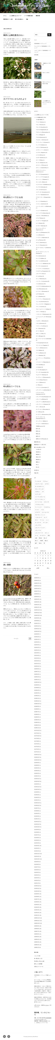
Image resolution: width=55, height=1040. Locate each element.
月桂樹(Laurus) (39, 426)
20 (50, 560)
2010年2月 (36, 912)
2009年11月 (37, 920)
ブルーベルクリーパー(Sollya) (42, 309)
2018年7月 (36, 711)
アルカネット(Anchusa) (41, 139)
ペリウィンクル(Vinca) (41, 326)
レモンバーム (38, 530)
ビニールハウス (45, 512)
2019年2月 (36, 695)
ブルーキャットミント (40, 514)
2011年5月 (36, 872)
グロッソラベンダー (39, 489)
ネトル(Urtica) (39, 276)
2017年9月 (36, 738)
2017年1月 (36, 751)
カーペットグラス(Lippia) (41, 176)
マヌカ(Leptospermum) (41, 342)
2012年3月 (36, 845)
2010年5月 (36, 904)
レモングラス (38, 525)
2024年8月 (36, 620)
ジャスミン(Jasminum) (41, 203)
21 (35, 563)
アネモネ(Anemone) (40, 137)
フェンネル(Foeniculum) (41, 301)
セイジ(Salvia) (39, 223)
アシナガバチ (38, 481)
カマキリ (47, 483)
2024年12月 (37, 610)
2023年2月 (36, 636)
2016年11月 (37, 757)
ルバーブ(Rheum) (40, 382)
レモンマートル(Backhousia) (42, 401)
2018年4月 (36, 719)
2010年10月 (37, 891)
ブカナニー (19, 468)
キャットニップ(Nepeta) (41, 179)
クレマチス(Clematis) (41, 187)
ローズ (36, 535)
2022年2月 (36, 647)
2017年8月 (36, 741)
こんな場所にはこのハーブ (15, 15)
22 (37, 563)
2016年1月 (36, 776)
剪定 (49, 535)
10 (42, 558)
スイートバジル (38, 502)
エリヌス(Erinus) (40, 155)
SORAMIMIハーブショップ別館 (30, 5)
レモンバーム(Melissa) (41, 399)
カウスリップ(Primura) (41, 165)
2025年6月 (36, 593)
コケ (43, 491)
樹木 (37, 428)
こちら (46, 1005)
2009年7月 (36, 931)
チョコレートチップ (12, 373)
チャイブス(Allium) (40, 258)
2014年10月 (37, 789)
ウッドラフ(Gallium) (40, 144)
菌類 (37, 462)
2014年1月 (36, 800)
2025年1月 (36, 607)
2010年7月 (36, 899)
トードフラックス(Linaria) (42, 268)
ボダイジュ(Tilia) (39, 333)
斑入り (36, 540)
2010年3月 (36, 909)
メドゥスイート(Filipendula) (42, 362)
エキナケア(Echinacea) (41, 147)
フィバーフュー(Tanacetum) (42, 299)
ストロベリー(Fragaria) (41, 220)
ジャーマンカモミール (40, 496)
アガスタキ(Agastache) (41, 129)
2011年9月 (36, 861)
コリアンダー (38, 494)
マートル (42, 520)
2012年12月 (37, 821)
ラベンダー (45, 522)
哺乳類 (37, 454)
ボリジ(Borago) (39, 336)
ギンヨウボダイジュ (39, 486)
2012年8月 (36, 832)
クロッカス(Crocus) (40, 189)
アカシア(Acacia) (40, 124)
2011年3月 (36, 877)
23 (40, 563)
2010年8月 (36, 896)
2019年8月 (36, 687)
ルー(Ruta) (38, 384)
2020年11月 (37, 666)
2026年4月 (36, 577)
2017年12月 (37, 730)
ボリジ (36, 520)
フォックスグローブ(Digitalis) (42, 304)
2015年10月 (37, 781)
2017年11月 (37, 733)
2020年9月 (36, 668)
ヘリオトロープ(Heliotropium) (42, 314)
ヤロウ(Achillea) (39, 364)
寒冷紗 (40, 538)
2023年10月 (37, 631)
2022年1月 (36, 650)
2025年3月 (36, 602)
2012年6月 (36, 837)
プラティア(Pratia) (40, 311)
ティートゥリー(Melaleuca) (42, 263)
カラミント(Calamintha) (41, 167)
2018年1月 (36, 727)
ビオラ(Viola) (39, 294)
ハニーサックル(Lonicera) (42, 281)
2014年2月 (36, 797)
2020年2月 (36, 676)
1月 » (48, 568)
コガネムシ (37, 491)
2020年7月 (36, 671)
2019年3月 (36, 693)
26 (48, 563)
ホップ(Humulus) (40, 328)
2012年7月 (36, 835)
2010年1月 (36, 915)
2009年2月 (36, 944)
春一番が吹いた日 (38, 958)
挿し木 (45, 538)
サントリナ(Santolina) (41, 201)
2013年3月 (36, 816)
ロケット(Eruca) (39, 406)
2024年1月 (36, 623)
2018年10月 (37, 703)
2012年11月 (37, 824)
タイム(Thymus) (39, 240)
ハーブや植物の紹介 (28, 15)
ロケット (47, 532)
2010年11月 (37, 888)
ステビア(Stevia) (39, 218)
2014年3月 (36, 794)
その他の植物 (39, 119)
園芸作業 (38, 15)
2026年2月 (36, 580)
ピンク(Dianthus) (40, 296)
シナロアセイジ (7, 434)
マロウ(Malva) (39, 350)
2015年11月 (37, 778)
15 (37, 560)
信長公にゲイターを (38, 966)
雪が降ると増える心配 (39, 961)
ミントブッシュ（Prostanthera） (43, 358)
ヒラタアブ (37, 512)
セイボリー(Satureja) (40, 225)
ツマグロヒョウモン (39, 504)
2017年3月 (36, 746)
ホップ (45, 517)
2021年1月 (36, 663)
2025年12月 (37, 585)
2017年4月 (36, 743)
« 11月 (37, 568)
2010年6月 (36, 901)
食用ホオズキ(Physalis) (41, 438)
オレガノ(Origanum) (40, 162)
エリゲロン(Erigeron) (41, 152)
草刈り (40, 543)
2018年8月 (36, 709)
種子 (36, 543)
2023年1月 (36, 639)
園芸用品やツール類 (7, 19)
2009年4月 (36, 939)
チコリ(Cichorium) (40, 255)
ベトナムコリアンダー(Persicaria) (43, 316)
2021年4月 (36, 655)
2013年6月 (36, 810)
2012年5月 (36, 840)
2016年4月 (36, 768)
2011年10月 (37, 859)
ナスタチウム (47, 507)
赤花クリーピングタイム (9, 206)
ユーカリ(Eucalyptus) (41, 369)
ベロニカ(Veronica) (40, 323)
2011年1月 (36, 883)
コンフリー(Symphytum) (41, 194)
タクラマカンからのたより (14, 99)
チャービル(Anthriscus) (41, 261)
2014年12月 (37, 786)
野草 (37, 431)
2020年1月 (36, 679)
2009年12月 (37, 918)
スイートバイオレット (40, 499)
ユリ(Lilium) (38, 367)
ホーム (4, 15)
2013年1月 (36, 818)
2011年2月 (36, 880)
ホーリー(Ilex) (39, 331)
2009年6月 (36, 934)
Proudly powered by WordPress (31, 1036)
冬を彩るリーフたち (11, 386)
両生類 (37, 452)
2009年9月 (36, 926)
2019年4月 (36, 690)
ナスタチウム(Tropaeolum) (42, 271)
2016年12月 (37, 754)
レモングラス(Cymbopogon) (42, 396)
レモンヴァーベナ (39, 532)
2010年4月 (36, 907)
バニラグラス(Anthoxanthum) (42, 286)
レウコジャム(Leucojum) (41, 387)
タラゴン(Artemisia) (40, 242)
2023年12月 (37, 626)
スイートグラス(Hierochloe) (42, 213)
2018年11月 (37, 701)
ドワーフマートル (12, 280)
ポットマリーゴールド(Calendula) (43, 338)
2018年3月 (36, 722)
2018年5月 (36, 717)
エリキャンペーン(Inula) (41, 149)
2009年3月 (36, 942)
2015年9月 (36, 784)
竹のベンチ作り (46, 72)
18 (45, 560)
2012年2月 (36, 848)
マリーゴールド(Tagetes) (41, 345)
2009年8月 (36, 928)
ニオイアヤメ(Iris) (40, 273)
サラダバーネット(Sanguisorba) (43, 197)
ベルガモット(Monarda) (41, 320)
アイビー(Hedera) (40, 122)
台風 (36, 538)
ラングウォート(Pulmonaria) (42, 377)
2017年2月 (36, 749)
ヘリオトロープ (38, 517)
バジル (42, 509)
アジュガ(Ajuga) (39, 134)
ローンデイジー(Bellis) (41, 421)
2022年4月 (36, 642)
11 (45, 558)
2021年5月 (36, 652)
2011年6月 (36, 869)
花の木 (44, 91)
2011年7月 (36, 867)
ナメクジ (37, 509)
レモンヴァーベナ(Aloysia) (42, 404)
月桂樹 (41, 540)
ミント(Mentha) (39, 355)
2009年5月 (36, 936)
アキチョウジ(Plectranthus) (42, 132)
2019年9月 (36, 685)
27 (50, 563)
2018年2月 (36, 725)
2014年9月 (36, 792)
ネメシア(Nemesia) (40, 278)
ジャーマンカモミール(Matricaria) (43, 206)
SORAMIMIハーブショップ (40, 43)
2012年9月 (36, 829)
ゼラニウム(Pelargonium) (41, 232)
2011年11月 (36, 856)
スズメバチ (46, 502)
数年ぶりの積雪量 (38, 963)
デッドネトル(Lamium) (41, 266)
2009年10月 (37, 923)
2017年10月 (37, 735)
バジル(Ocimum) (39, 283)
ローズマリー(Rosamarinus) (42, 414)
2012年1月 (36, 851)
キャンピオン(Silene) (40, 182)
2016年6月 (36, 765)
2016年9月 (36, 762)
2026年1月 (36, 583)
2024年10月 (37, 615)
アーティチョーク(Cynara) (42, 142)
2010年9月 (36, 893)
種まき (46, 540)
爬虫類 (37, 459)
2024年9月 (36, 618)
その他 (37, 449)
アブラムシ (45, 481)
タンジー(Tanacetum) (41, 245)
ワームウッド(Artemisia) (41, 423)
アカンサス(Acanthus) (41, 127)
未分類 (35, 470)
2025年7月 (36, 591)
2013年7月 (36, 808)
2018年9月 (36, 706)
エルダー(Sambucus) (40, 157)
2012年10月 (37, 826)
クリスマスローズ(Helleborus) (43, 184)
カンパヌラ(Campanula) (41, 174)
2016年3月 (36, 770)
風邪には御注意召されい (13, 35)
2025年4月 (36, 599)
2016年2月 (36, 773)
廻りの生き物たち (19, 19)
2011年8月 (36, 864)
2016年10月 (37, 760)
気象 (27, 19)
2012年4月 (36, 843)
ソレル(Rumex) (39, 235)
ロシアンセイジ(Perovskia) (42, 409)
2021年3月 (36, 658)
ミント (47, 520)
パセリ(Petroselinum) (41, 288)
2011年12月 (37, 853)
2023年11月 (37, 628)
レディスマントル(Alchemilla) (42, 390)
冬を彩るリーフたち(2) (13, 197)
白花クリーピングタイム (23, 206)
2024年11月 (37, 612)
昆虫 (37, 457)
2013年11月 (37, 805)
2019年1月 (36, 698)
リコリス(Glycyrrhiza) (41, 379)
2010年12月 (37, 885)
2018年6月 (36, 714)
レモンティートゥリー (40, 527)
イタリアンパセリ (39, 483)
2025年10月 (37, 588)
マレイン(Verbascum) (41, 347)
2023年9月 (36, 634)
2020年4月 (36, 674)
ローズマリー (43, 535)
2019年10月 (37, 682)
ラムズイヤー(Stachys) (41, 374)
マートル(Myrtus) (40, 352)
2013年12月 (37, 802)
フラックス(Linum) (40, 306)
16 (40, 560)
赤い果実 (7, 565)
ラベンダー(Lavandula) (41, 372)
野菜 (37, 433)
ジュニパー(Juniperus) (41, 210)
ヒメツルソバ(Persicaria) (41, 291)
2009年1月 (36, 947)
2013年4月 (36, 813)
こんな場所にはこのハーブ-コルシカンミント (47, 102)
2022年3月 (36, 644)
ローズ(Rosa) (39, 411)
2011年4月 (36, 875)
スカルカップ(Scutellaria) (41, 215)
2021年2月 (36, 660)
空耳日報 (36, 54)
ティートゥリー (38, 507)
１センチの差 (37, 955)
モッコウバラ (38, 522)
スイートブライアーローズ (10, 598)
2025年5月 (36, 596)
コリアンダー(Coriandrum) (42, 192)
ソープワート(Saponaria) (41, 237)
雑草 (37, 436)
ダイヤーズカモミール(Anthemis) (43, 247)
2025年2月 (36, 604)
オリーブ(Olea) (39, 160)
